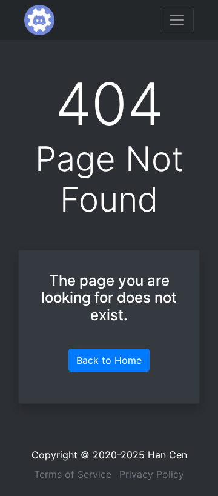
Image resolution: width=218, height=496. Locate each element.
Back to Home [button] (109, 360)
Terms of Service (72, 474)
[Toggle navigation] (177, 20)
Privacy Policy (151, 474)
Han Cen (167, 455)
